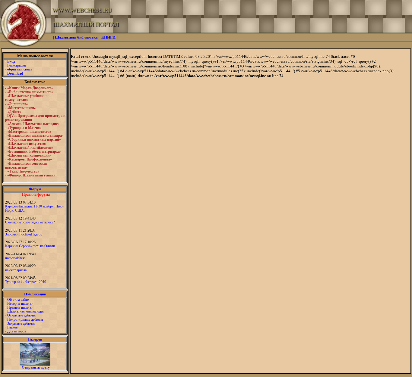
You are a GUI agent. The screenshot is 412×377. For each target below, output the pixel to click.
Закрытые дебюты (21, 323)
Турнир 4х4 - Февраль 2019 (25, 282)
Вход (11, 61)
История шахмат (20, 303)
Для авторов (16, 331)
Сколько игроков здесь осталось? (30, 222)
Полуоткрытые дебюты (25, 319)
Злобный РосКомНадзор (23, 234)
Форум (35, 189)
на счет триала (16, 270)
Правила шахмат (20, 307)
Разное (12, 327)
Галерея (35, 339)
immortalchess (15, 258)
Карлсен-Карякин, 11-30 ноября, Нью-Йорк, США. (34, 208)
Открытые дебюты (21, 315)
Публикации (35, 294)
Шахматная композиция (25, 311)
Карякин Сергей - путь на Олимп (30, 246)
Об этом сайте (18, 300)
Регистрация (16, 65)
